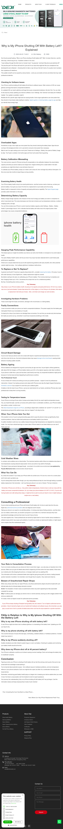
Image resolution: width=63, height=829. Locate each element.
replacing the (43, 272)
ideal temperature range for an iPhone (14, 408)
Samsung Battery (6, 719)
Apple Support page (52, 189)
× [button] (22, 795)
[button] (13, 825)
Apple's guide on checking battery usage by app (43, 100)
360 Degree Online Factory (30, 722)
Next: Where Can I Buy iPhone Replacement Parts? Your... (44, 697)
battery (49, 272)
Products (28, 4)
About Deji (38, 4)
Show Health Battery (7, 717)
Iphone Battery (6, 726)
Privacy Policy (27, 735)
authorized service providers (14, 507)
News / (6, 32)
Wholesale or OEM (28, 729)
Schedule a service (6, 385)
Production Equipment (29, 717)
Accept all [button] (8, 822)
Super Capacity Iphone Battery (9, 724)
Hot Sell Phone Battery (7, 729)
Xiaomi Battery (6, 722)
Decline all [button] (18, 822)
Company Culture (28, 719)
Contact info (6, 753)
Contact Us (38, 784)
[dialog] (13, 810)
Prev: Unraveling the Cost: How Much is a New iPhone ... (18, 692)
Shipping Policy (28, 738)
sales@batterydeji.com (10, 769)
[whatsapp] (59, 822)
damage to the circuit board (44, 358)
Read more (13, 803)
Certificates (27, 726)
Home (19, 4)
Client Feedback (50, 4)
